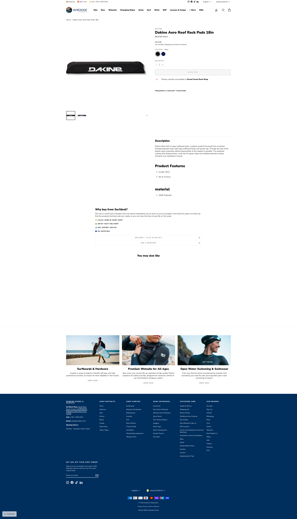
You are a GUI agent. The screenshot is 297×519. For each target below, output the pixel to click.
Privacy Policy (143, 506)
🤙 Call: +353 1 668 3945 (98, 2)
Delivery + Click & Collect (148, 238)
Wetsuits (112, 10)
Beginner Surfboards (133, 409)
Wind (156, 10)
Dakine (158, 29)
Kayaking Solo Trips (187, 456)
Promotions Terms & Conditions (191, 435)
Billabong (210, 416)
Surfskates (130, 430)
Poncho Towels (158, 433)
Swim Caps (157, 427)
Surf (149, 10)
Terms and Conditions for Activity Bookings (192, 431)
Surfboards (130, 406)
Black (157, 54)
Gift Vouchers (184, 427)
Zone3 (209, 427)
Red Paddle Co (212, 433)
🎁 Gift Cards (82, 2)
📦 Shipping (70, 2)
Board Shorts (131, 423)
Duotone (210, 447)
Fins (127, 420)
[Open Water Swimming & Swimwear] (204, 350)
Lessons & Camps (178, 10)
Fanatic (209, 444)
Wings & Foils (131, 437)
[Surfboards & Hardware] (92, 350)
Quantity (159, 61)
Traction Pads (131, 427)
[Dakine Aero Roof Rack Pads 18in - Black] (156, 129)
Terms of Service (153, 506)
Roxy (208, 420)
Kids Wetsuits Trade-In (188, 423)
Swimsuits (156, 406)
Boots (102, 420)
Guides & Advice (186, 406)
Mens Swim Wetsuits (160, 409)
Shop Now (93, 380)
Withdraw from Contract (189, 416)
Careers (183, 453)
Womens (103, 409)
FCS (208, 450)
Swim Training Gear (160, 430)
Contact (183, 449)
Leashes (129, 416)
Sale (95, 10)
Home (68, 20)
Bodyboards (130, 413)
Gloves (102, 416)
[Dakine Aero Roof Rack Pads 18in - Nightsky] (160, 129)
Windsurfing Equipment (134, 433)
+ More (192, 10)
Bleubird (210, 430)
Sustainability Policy (187, 446)
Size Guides (184, 420)
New (103, 10)
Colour (161, 49)
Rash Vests (103, 427)
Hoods (102, 423)
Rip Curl (210, 409)
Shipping (168, 44)
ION (208, 440)
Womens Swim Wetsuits (162, 413)
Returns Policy (185, 413)
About (182, 442)
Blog (181, 439)
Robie (209, 437)
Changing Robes (127, 10)
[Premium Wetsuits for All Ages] (148, 350)
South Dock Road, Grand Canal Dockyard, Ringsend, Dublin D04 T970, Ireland (76, 410)
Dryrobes (156, 437)
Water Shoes (104, 430)
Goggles (156, 423)
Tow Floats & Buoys (160, 420)
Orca (208, 423)
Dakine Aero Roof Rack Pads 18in (86, 20)
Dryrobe (210, 406)
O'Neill (209, 413)
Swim (141, 10)
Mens (101, 406)
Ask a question (148, 243)
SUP (165, 10)
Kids (101, 413)
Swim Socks (157, 416)
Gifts (201, 10)
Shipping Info (184, 409)
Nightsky (163, 54)
